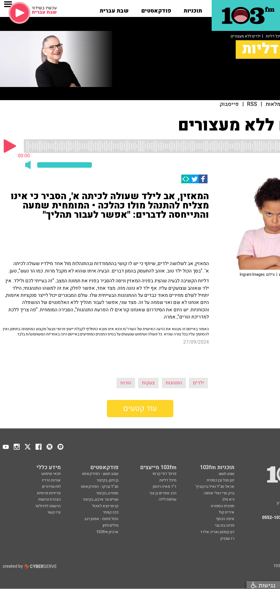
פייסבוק (229, 104)
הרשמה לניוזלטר (48, 506)
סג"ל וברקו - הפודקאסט (99, 486)
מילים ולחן (110, 525)
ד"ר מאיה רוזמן (164, 486)
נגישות (266, 585)
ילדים (198, 382)
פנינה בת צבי (224, 525)
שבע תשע (226, 474)
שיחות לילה (167, 499)
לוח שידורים (51, 486)
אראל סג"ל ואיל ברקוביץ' (214, 486)
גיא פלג (228, 499)
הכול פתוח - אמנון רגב (101, 519)
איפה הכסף (225, 519)
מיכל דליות (167, 480)
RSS (252, 104)
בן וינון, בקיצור (107, 480)
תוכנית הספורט (222, 506)
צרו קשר (54, 512)
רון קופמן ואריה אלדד (217, 532)
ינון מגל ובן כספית (220, 480)
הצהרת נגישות (49, 499)
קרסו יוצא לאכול (105, 506)
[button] (192, 9)
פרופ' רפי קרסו (164, 474)
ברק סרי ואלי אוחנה (219, 493)
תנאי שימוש (51, 474)
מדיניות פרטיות (49, 493)
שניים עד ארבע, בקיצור (100, 499)
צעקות (148, 382)
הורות (125, 382)
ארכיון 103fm (107, 532)
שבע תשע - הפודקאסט (100, 474)
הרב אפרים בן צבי (162, 493)
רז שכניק (227, 538)
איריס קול (226, 512)
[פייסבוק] (203, 179)
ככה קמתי (110, 512)
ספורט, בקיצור (107, 493)
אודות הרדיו (51, 480)
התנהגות (174, 382)
